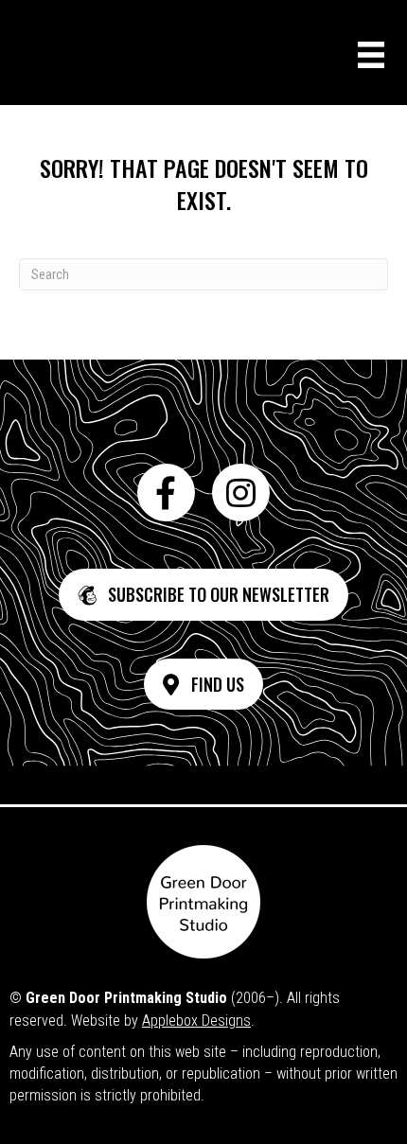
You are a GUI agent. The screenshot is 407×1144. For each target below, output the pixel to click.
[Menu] (371, 54)
